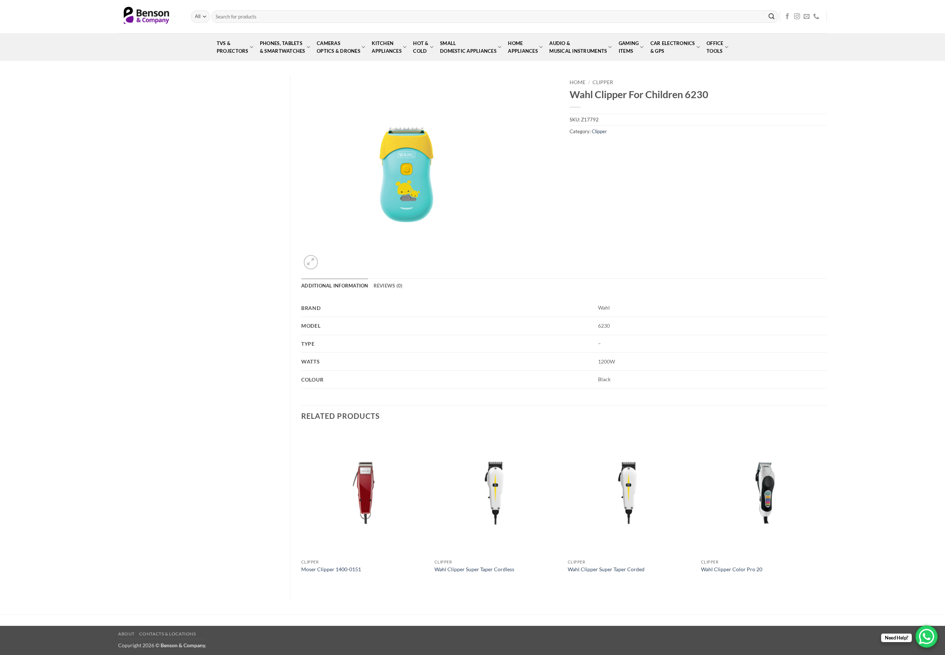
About (126, 634)
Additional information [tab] (334, 286)
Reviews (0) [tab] (388, 286)
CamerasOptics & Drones (338, 47)
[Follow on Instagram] (797, 16)
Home (577, 82)
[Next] (826, 508)
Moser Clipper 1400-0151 (331, 569)
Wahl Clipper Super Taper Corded (606, 569)
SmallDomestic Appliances (468, 47)
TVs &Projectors (232, 47)
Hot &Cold (420, 47)
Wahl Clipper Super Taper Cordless (474, 569)
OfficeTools (715, 47)
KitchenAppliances (387, 47)
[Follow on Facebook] (787, 16)
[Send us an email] (807, 16)
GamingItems (629, 47)
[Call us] (816, 16)
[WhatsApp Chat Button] (926, 636)
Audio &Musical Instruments (578, 47)
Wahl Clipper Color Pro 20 (731, 569)
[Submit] (771, 16)
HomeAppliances (523, 47)
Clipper (602, 82)
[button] (311, 262)
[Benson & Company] (149, 16)
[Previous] (301, 508)
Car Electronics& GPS (672, 47)
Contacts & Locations (167, 634)
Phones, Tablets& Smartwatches (282, 47)
